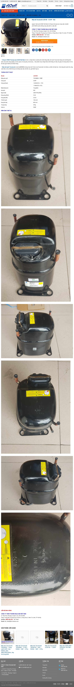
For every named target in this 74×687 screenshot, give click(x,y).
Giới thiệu (45, 1)
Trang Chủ (39, 1)
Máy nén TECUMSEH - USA (34, 15)
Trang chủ (4, 15)
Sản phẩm (51, 1)
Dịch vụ (38, 10)
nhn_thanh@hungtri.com (25, 1)
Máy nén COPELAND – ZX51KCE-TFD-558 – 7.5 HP (66, 647)
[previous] (3, 32)
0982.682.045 (5, 1)
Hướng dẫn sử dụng (68, 1)
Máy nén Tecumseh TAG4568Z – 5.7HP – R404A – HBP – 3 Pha (22, 647)
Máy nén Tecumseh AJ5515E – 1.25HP (50, 646)
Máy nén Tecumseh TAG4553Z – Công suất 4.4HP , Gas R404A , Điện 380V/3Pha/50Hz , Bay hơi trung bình (7, 650)
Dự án (61, 1)
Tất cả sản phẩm (30, 10)
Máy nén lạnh (21, 15)
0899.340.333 (14, 1)
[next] (27, 32)
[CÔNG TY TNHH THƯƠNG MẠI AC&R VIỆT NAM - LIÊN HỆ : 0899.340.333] (10, 6)
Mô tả (3, 56)
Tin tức (56, 1)
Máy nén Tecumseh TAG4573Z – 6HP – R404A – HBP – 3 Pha (36, 647)
